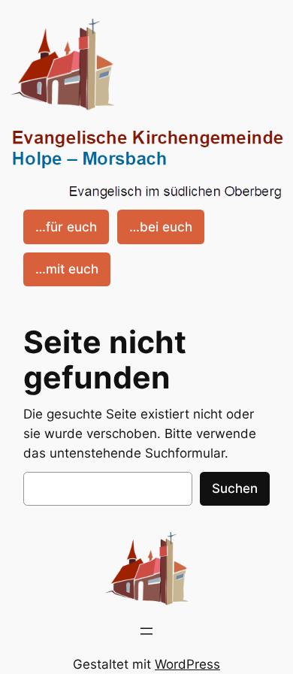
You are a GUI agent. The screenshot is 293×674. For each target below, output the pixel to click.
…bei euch (160, 226)
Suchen (235, 488)
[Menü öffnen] (146, 631)
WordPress (187, 664)
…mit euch (66, 269)
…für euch (66, 226)
